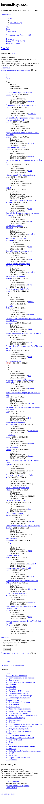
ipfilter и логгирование (15, 513)
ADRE (8, 363)
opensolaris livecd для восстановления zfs (22, 581)
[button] (8, 78)
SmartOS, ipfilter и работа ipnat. (18, 264)
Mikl (30, 329)
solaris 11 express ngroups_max (17, 488)
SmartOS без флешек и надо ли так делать (22, 213)
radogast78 (32, 564)
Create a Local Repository (15, 147)
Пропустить (6, 14)
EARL (8, 583)
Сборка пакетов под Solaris (16, 593)
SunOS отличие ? (12, 448)
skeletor (31, 101)
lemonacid (9, 323)
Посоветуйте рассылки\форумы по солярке (23, 526)
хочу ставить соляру (14, 361)
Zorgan (8, 450)
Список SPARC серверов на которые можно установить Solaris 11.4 (23, 119)
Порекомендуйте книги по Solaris (19, 475)
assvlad (8, 291)
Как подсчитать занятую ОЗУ (17, 276)
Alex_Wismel (11, 424)
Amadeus (9, 215)
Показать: (7, 640)
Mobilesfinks (10, 382)
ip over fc (9, 306)
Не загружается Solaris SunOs (17, 289)
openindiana (10, 435)
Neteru (8, 278)
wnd (7, 477)
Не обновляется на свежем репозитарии (22, 105)
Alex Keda (32, 114)
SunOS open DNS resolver (16, 238)
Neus (30, 171)
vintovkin (9, 541)
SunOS (5, 48)
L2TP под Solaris (12, 555)
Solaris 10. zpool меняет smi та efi (19, 251)
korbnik (8, 95)
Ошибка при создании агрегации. (19, 92)
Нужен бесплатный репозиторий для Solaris (23, 333)
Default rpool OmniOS (14, 226)
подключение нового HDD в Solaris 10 (21, 380)
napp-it (8, 188)
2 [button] (6, 76)
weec (13, 53)
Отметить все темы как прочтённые (15, 70)
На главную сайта (8, 794)
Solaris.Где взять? (12, 538)
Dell (7, 308)
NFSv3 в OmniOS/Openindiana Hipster (20, 175)
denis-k (31, 259)
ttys (29, 509)
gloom (8, 437)
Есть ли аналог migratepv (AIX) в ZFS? (21, 200)
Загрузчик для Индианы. (15, 422)
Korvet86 (9, 240)
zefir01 (8, 490)
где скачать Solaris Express (16, 500)
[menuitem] (16, 23)
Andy (8, 596)
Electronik (32, 589)
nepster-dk (9, 464)
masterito (31, 602)
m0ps (8, 610)
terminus (9, 202)
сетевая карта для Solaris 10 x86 (18, 568)
